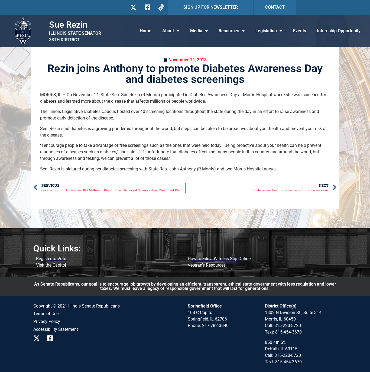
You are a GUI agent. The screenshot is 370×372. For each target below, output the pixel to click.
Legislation (266, 30)
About (168, 30)
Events (299, 30)
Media (196, 30)
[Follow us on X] (133, 7)
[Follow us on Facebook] (147, 7)
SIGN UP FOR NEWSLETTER (210, 7)
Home (145, 30)
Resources (229, 30)
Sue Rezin (68, 25)
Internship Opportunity (339, 30)
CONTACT (275, 7)
